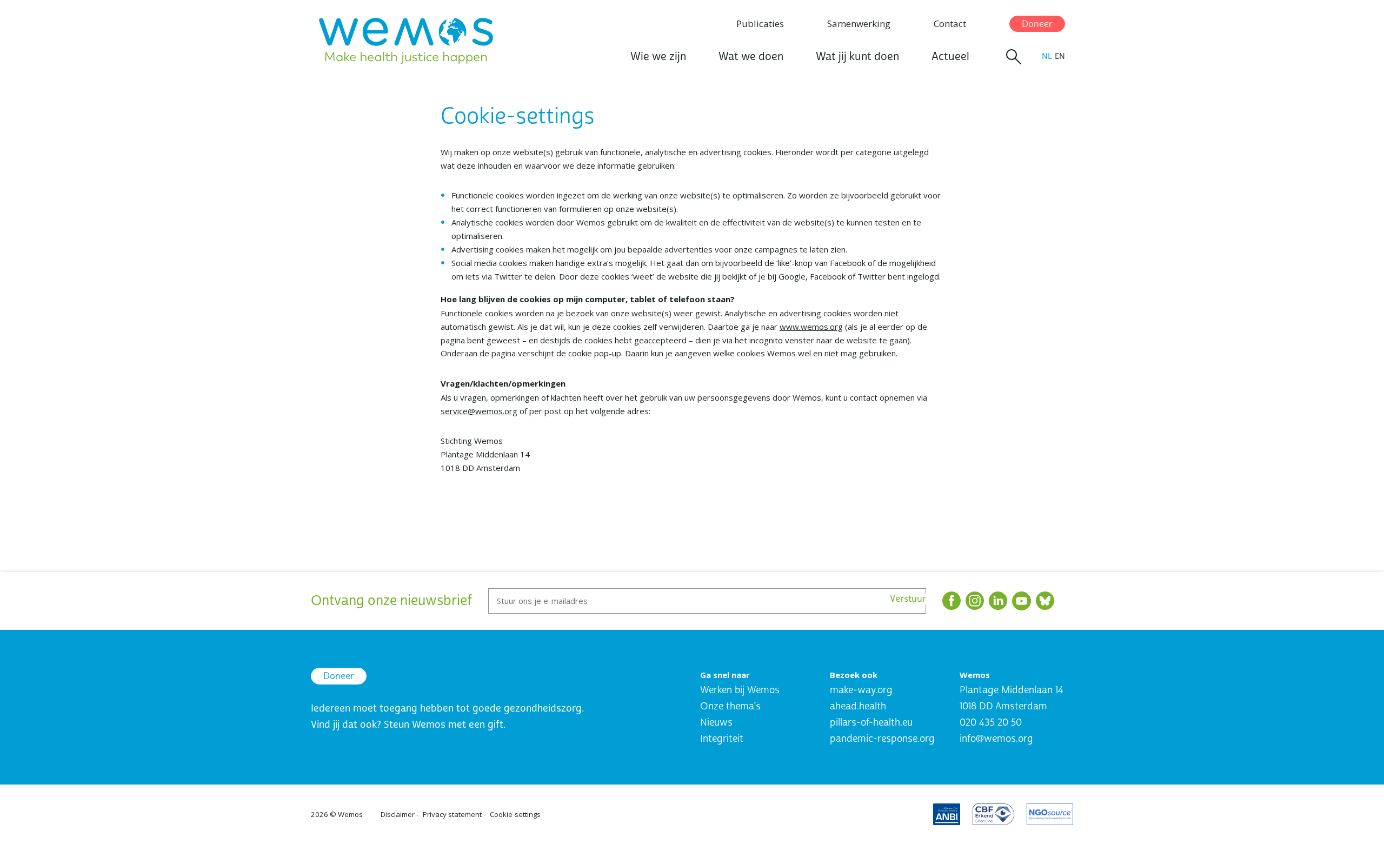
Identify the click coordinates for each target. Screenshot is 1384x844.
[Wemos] (406, 41)
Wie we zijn (658, 56)
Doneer (1037, 24)
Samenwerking (858, 23)
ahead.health (858, 706)
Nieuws (716, 722)
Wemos (350, 814)
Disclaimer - (399, 814)
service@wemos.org (479, 411)
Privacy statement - (454, 814)
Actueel (950, 56)
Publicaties (760, 23)
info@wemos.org (996, 739)
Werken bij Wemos (740, 690)
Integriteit (721, 739)
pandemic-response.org (882, 739)
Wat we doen (750, 56)
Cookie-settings (515, 814)
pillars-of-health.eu (871, 722)
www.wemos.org (811, 326)
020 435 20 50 (991, 722)
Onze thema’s (730, 706)
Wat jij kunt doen (857, 56)
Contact (950, 23)
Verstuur (908, 599)
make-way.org (861, 690)
